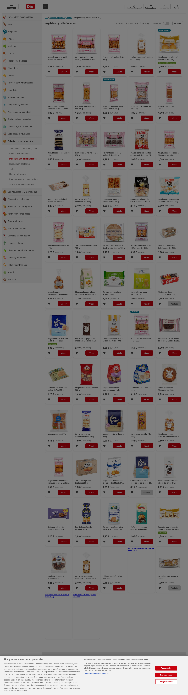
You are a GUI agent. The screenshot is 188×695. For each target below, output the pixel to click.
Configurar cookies (166, 682)
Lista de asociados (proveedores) (96, 673)
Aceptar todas (166, 668)
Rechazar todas (166, 675)
